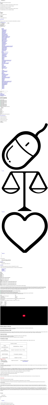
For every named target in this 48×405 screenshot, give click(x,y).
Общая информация (4, 84)
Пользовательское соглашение (6, 77)
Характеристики (4, 268)
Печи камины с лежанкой (5, 63)
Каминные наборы (4, 49)
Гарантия (3, 80)
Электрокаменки (4, 30)
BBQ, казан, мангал (4, 41)
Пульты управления (4, 34)
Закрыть (1, 3)
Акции (3, 51)
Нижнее (2, 107)
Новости (3, 88)
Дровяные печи (4, 31)
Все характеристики (2, 115)
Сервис (3, 65)
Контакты (3, 400)
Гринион (3, 59)
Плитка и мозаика (4, 38)
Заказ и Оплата (4, 76)
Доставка (3, 70)
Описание (3, 269)
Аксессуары (3, 45)
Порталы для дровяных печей (5, 37)
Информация (3, 73)
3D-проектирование (4, 71)
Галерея (3, 52)
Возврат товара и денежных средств (6, 81)
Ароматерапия (4, 42)
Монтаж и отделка (4, 68)
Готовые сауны (4, 50)
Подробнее (1, 261)
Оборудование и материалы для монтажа (7, 46)
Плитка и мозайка (4, 56)
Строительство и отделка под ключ (6, 60)
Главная (3, 28)
